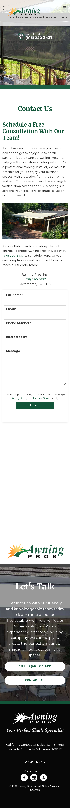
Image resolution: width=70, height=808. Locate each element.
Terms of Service (42, 398)
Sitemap (35, 789)
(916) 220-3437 (38, 38)
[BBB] (43, 777)
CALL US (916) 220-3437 (35, 666)
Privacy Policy (19, 398)
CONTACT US (34, 680)
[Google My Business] (33, 777)
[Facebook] (24, 777)
